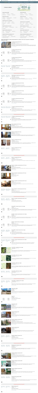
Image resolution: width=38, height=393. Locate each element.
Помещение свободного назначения (5, 36)
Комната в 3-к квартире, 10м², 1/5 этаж (16, 157)
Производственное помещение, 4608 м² (16, 376)
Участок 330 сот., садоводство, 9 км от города (17, 247)
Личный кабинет (34, 0)
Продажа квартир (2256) (5, 12)
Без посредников (4, 28)
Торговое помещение (10, 35)
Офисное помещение (4, 35)
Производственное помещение (5, 37)
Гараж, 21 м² (13, 296)
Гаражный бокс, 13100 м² (15, 288)
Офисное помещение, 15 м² (15, 386)
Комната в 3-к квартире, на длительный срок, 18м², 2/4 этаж (19, 198)
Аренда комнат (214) (23, 16)
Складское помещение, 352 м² (15, 327)
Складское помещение (13, 36)
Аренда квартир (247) (23, 12)
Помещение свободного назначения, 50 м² (17, 368)
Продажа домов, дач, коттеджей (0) (7, 20)
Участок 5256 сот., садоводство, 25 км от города (18, 280)
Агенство (3, 32)
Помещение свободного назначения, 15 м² (17, 335)
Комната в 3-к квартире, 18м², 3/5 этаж (16, 139)
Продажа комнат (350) (5, 16)
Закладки (30, 0)
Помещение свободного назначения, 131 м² (17, 319)
